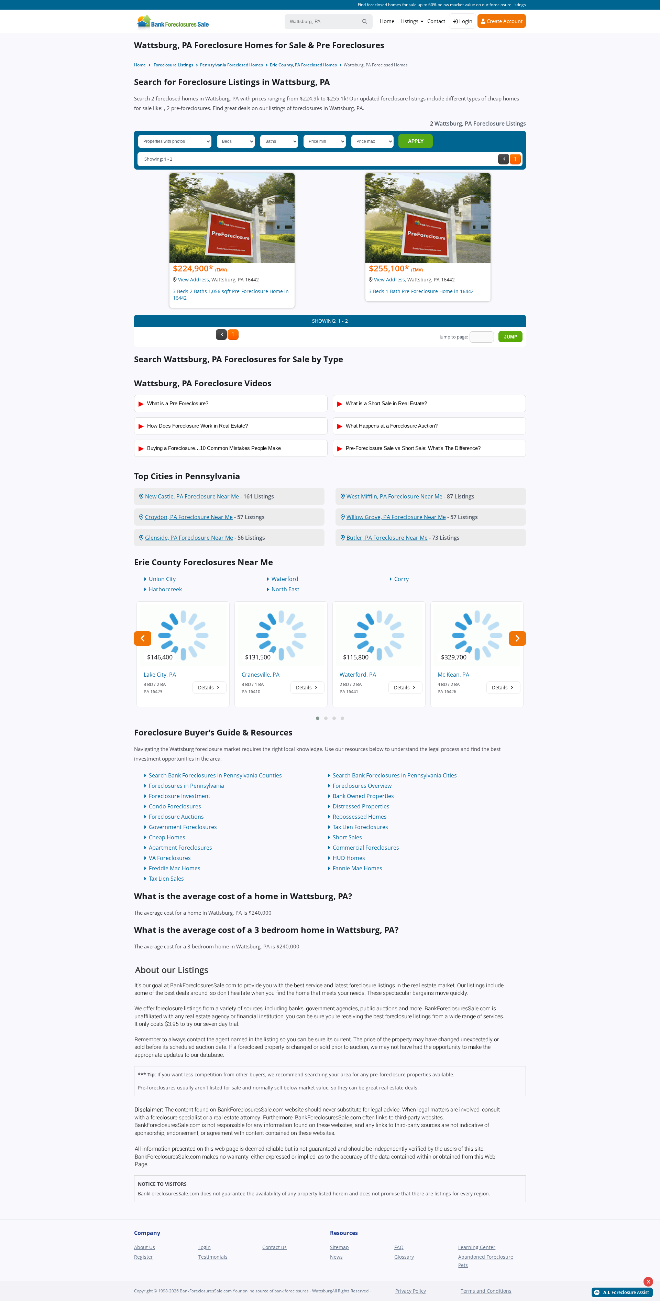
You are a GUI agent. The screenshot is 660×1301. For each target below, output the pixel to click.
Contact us (274, 1247)
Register (143, 1257)
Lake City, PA (160, 674)
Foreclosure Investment (179, 796)
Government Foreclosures (183, 827)
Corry (401, 579)
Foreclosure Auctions (176, 816)
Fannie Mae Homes (357, 868)
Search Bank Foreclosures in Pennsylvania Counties (215, 775)
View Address (193, 279)
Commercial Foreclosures (366, 847)
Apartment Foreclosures (180, 847)
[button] (318, 718)
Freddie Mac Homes (174, 868)
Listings (409, 21)
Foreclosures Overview (362, 785)
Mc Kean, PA (453, 674)
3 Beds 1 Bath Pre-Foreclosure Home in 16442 (421, 291)
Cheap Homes (167, 837)
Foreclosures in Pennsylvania (186, 785)
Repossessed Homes (360, 816)
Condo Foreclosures (175, 806)
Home (387, 21)
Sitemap (339, 1247)
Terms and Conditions (486, 1291)
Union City (162, 579)
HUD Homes (349, 858)
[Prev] (503, 159)
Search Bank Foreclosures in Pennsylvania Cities (395, 775)
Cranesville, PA (260, 674)
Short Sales (347, 837)
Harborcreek (165, 589)
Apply (416, 141)
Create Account (503, 21)
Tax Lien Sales (166, 878)
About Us (144, 1247)
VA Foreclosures (170, 858)
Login (465, 21)
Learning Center (476, 1247)
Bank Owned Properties (363, 796)
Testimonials (213, 1257)
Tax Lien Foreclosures (360, 827)
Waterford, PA (358, 674)
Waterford (285, 579)
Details (206, 687)
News (336, 1257)
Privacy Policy (410, 1291)
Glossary (404, 1257)
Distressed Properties (361, 806)
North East (285, 589)
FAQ (399, 1247)
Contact (436, 21)
